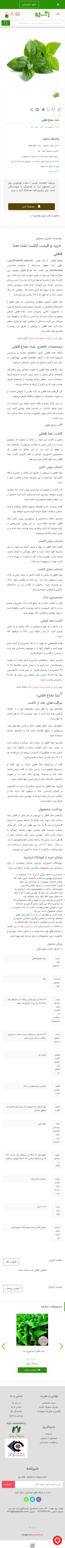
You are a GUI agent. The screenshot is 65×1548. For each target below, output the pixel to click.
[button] (61, 1346)
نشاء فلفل (43, 127)
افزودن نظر (11, 1262)
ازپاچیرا (37, 915)
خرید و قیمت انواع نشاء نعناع (43, 338)
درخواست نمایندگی (49, 1442)
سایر (32, 127)
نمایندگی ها (16, 1411)
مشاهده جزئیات (31, 1370)
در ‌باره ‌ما (16, 1403)
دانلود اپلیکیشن (29, 4)
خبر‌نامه (48, 1434)
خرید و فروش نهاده (28, 926)
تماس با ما (16, 1407)
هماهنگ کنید (28, 206)
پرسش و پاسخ (16, 1415)
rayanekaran (37, 1535)
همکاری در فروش (49, 1438)
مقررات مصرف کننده (48, 1407)
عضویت (7, 1484)
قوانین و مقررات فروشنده (48, 1411)
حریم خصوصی (49, 1403)
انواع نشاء (32, 874)
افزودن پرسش (13, 1288)
